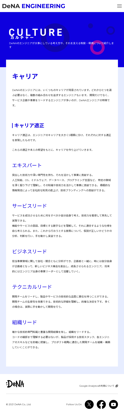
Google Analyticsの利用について (96, 385)
